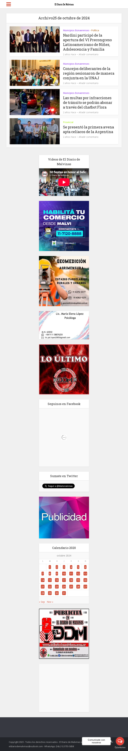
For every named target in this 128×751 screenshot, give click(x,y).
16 (57, 580)
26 (78, 586)
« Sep (42, 601)
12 (78, 573)
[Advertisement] (64, 688)
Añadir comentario (88, 54)
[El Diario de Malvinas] (64, 4)
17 (64, 580)
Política (95, 30)
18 (71, 580)
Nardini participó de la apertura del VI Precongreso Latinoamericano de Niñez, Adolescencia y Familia (87, 42)
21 (42, 586)
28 (42, 593)
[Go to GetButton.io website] (120, 747)
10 (64, 573)
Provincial (68, 122)
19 (78, 580)
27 (85, 586)
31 (64, 593)
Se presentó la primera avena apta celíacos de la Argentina (88, 129)
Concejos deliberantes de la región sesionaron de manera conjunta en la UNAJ (88, 73)
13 (85, 573)
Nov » (50, 601)
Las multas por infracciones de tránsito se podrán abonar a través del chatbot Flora (87, 102)
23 (57, 586)
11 (71, 573)
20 (85, 580)
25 (71, 586)
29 (49, 593)
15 (49, 580)
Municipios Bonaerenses (76, 30)
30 (57, 593)
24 (64, 586)
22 (49, 586)
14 (42, 580)
